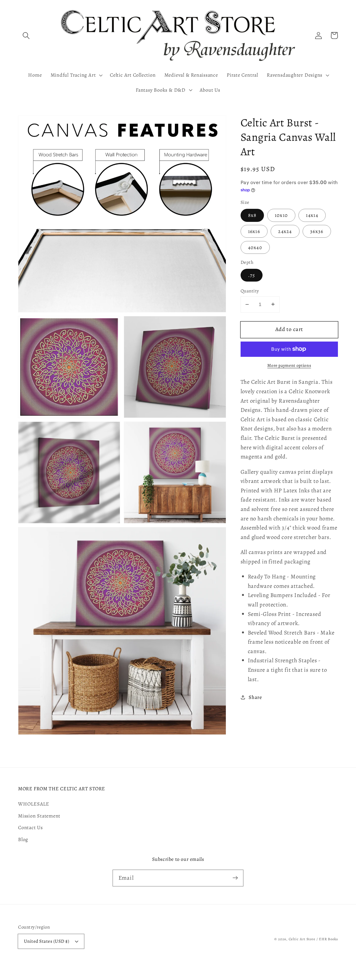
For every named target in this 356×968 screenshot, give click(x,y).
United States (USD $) (47, 941)
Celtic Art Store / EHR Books (313, 939)
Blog (23, 839)
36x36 (316, 231)
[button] (26, 35)
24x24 (285, 231)
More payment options (289, 365)
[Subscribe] (235, 878)
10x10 (281, 215)
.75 (251, 275)
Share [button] (255, 697)
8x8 (252, 215)
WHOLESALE (33, 804)
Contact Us (30, 827)
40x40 (255, 247)
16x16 (254, 231)
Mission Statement (39, 815)
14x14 (312, 215)
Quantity (250, 290)
